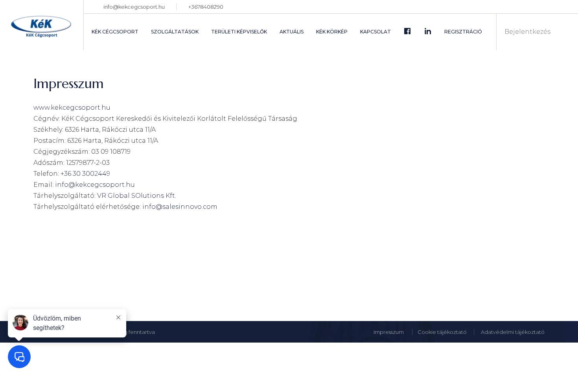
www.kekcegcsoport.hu (71, 107)
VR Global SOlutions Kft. (136, 195)
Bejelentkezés (527, 32)
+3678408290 (205, 7)
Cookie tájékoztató (442, 332)
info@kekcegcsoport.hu (134, 7)
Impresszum (389, 332)
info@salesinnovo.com (179, 206)
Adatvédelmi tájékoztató (513, 332)
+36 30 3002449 (85, 173)
